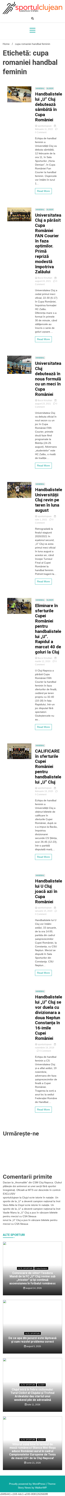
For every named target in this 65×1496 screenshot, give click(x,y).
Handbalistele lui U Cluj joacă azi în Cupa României (48, 891)
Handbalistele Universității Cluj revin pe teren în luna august (48, 500)
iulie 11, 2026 (33, 1404)
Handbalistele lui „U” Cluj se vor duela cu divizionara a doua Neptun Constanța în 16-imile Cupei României (48, 1017)
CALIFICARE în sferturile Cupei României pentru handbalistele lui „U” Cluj (48, 767)
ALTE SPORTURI (25, 1268)
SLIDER (50, 88)
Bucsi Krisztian (45, 278)
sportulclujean (44, 126)
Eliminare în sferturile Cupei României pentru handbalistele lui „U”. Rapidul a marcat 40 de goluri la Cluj (48, 629)
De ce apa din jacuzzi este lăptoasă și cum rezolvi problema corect (32, 1339)
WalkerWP (40, 1487)
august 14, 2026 (33, 1288)
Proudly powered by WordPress (27, 1483)
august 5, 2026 (33, 1346)
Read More (43, 191)
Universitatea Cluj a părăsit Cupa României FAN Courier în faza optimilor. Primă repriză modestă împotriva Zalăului (48, 244)
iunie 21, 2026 (33, 1463)
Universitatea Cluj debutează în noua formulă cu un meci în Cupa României (48, 379)
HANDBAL (40, 88)
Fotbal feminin (41, 1268)
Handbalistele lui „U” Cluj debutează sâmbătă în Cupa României (48, 107)
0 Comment (40, 132)
